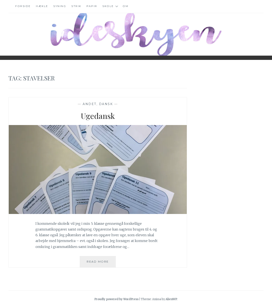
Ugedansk (98, 116)
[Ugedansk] (98, 213)
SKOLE (108, 6)
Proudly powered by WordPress (116, 299)
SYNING (59, 6)
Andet (89, 104)
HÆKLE (42, 6)
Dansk (106, 104)
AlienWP (171, 299)
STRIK (76, 6)
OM (125, 6)
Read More (101, 261)
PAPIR (91, 6)
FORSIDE (23, 6)
